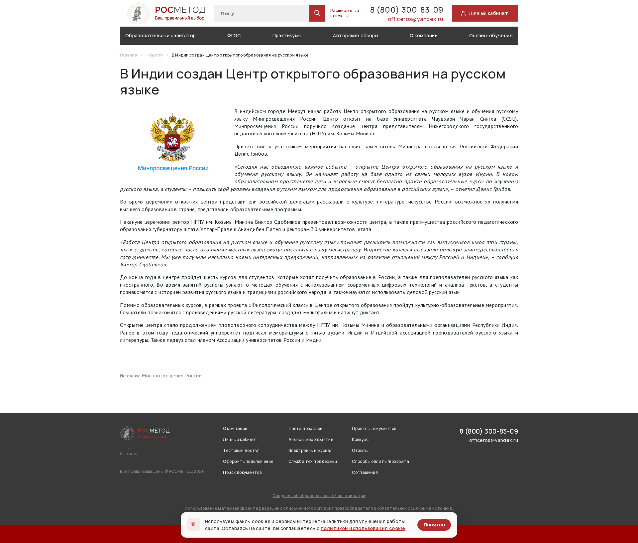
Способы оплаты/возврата (380, 461)
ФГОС (234, 35)
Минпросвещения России (172, 375)
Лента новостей (305, 428)
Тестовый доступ (241, 450)
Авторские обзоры (355, 35)
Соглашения (365, 472)
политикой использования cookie (363, 528)
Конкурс (360, 439)
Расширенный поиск (344, 13)
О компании (424, 35)
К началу (129, 454)
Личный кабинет (240, 439)
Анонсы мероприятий (311, 439)
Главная (129, 55)
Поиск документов (242, 472)
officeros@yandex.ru (416, 19)
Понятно (434, 524)
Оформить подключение (248, 461)
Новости (155, 55)
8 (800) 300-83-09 (407, 9)
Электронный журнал (310, 450)
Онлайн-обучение (491, 35)
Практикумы (287, 35)
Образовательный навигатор (160, 35)
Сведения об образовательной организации (318, 495)
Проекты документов (374, 428)
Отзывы (360, 450)
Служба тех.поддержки (312, 461)
